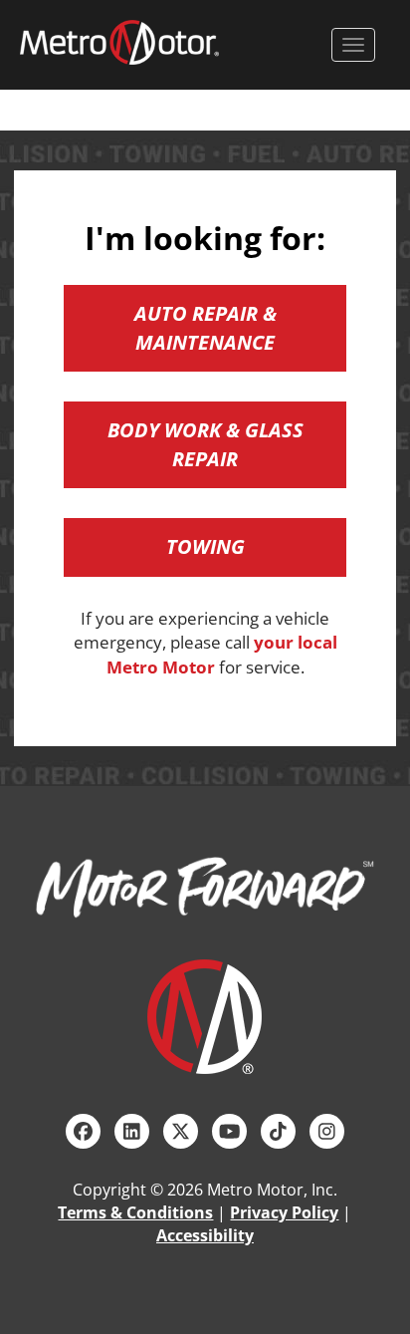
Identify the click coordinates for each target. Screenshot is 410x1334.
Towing (205, 546)
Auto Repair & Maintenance (205, 328)
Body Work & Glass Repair (205, 444)
